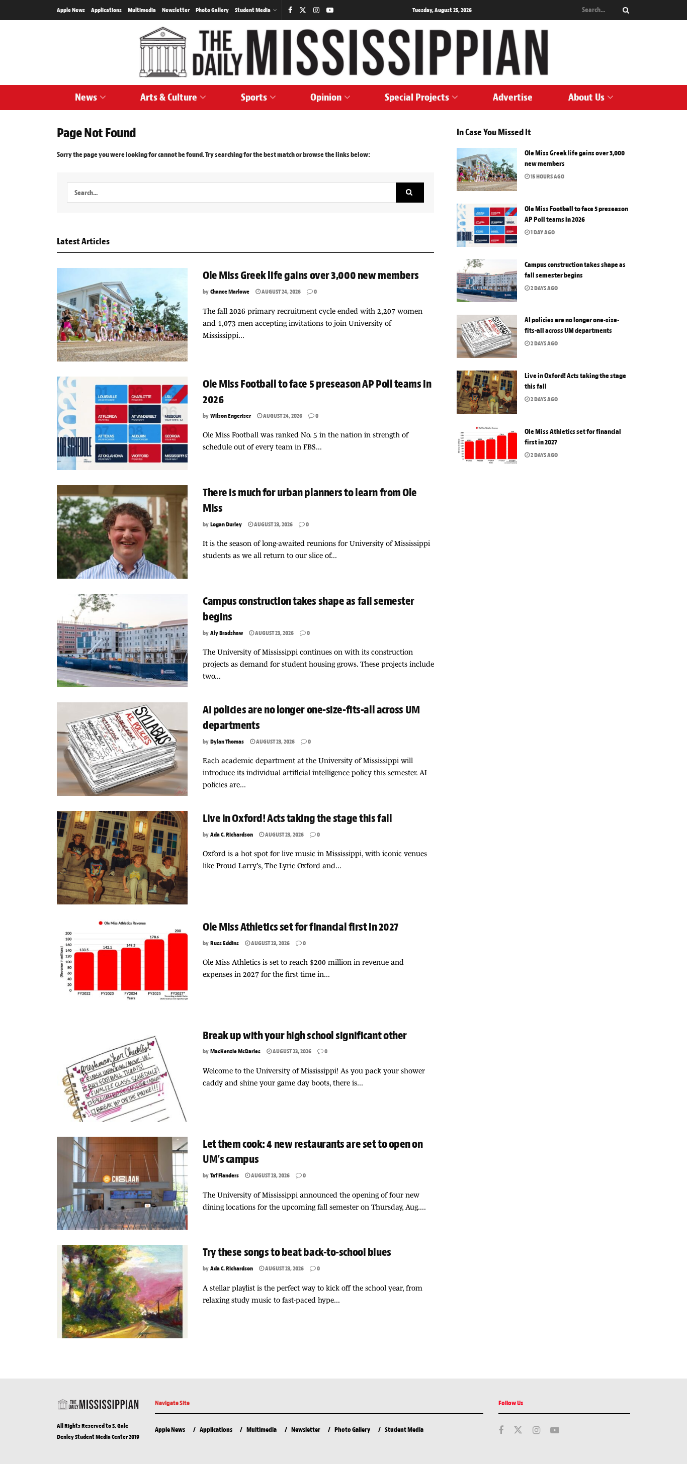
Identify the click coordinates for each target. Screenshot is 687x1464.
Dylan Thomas (227, 742)
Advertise (513, 97)
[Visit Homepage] (343, 52)
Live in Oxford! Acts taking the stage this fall (297, 818)
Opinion (325, 97)
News (86, 97)
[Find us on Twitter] (302, 10)
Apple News (71, 10)
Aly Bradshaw (226, 633)
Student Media (253, 10)
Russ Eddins (224, 943)
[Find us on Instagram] (316, 10)
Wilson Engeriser (230, 416)
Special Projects (417, 97)
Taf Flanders (224, 1175)
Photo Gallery (212, 10)
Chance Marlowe (229, 292)
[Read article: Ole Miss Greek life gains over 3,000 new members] (122, 314)
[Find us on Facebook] (290, 10)
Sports (254, 97)
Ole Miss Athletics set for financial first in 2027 (300, 927)
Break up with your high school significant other (305, 1036)
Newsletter (176, 10)
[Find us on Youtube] (329, 10)
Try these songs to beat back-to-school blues (297, 1252)
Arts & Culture (168, 97)
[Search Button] (624, 10)
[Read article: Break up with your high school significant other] (122, 1075)
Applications (106, 10)
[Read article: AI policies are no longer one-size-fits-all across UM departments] (122, 749)
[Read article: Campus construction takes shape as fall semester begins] (122, 640)
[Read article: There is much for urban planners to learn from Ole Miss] (122, 532)
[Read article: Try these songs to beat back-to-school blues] (122, 1291)
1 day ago (542, 232)
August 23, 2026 (273, 524)
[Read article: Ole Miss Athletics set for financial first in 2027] (122, 966)
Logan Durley (226, 524)
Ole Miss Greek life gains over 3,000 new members (311, 275)
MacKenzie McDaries (235, 1051)
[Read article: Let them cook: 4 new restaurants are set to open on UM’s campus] (122, 1183)
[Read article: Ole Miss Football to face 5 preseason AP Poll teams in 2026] (122, 423)
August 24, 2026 (281, 292)
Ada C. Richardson (231, 835)
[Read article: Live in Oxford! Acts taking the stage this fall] (122, 857)
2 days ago (544, 288)
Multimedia (142, 10)
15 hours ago (547, 176)
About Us (586, 97)
